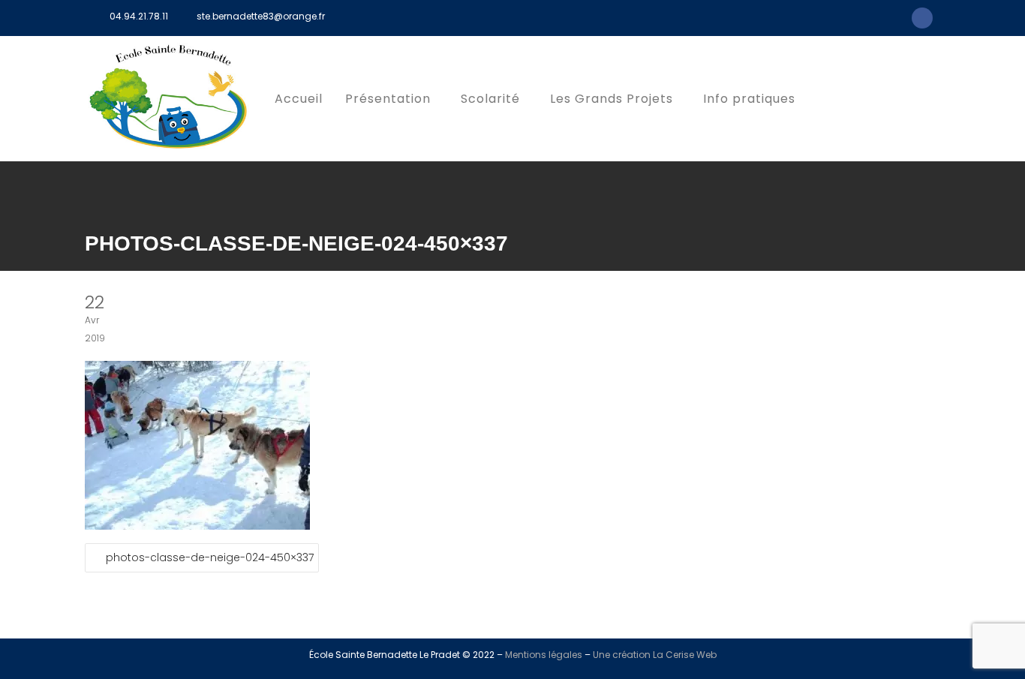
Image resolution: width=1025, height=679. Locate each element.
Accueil (299, 98)
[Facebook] (922, 18)
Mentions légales (543, 654)
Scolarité (490, 98)
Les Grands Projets (611, 98)
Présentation (388, 98)
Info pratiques (749, 98)
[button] (391, 99)
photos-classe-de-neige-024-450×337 (210, 557)
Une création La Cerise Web (655, 654)
